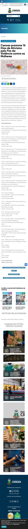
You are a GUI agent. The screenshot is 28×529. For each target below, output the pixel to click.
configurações (16, 524)
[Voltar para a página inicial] (14, 13)
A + (3, 5)
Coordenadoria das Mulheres (8, 41)
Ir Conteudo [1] (11, 3)
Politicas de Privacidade (14, 493)
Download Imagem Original (6, 75)
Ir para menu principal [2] (19, 3)
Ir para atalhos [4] (19, 5)
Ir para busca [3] (12, 5)
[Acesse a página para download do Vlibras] (25, 4)
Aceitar (4, 526)
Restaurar (5, 5)
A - (7, 3)
